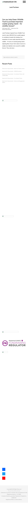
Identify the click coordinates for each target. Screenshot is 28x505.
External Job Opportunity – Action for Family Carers (13, 68)
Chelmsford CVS (14, 28)
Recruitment (17, 491)
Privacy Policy (11, 491)
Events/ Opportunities (6, 29)
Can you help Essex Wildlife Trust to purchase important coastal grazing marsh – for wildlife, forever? (12, 22)
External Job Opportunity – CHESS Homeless (12, 71)
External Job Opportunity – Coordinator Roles (12, 78)
